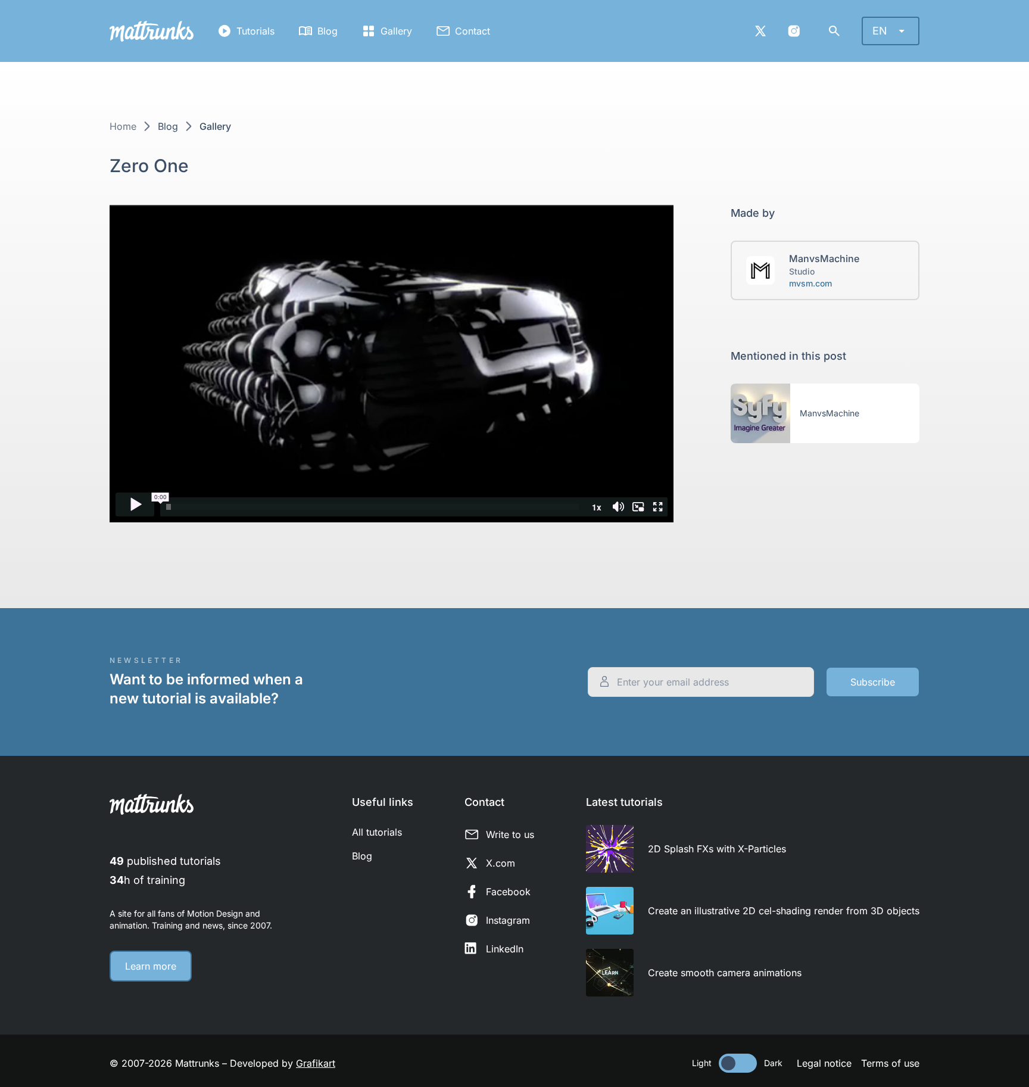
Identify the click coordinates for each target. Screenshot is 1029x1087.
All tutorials (377, 832)
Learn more (150, 966)
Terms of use (890, 1063)
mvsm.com (810, 283)
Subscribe (872, 682)
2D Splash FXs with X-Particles (717, 849)
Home (123, 126)
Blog (327, 31)
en (879, 30)
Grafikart (315, 1063)
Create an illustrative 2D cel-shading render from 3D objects (783, 911)
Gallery (396, 31)
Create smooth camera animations (725, 973)
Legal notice (824, 1063)
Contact (472, 31)
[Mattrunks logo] (152, 31)
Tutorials (255, 31)
